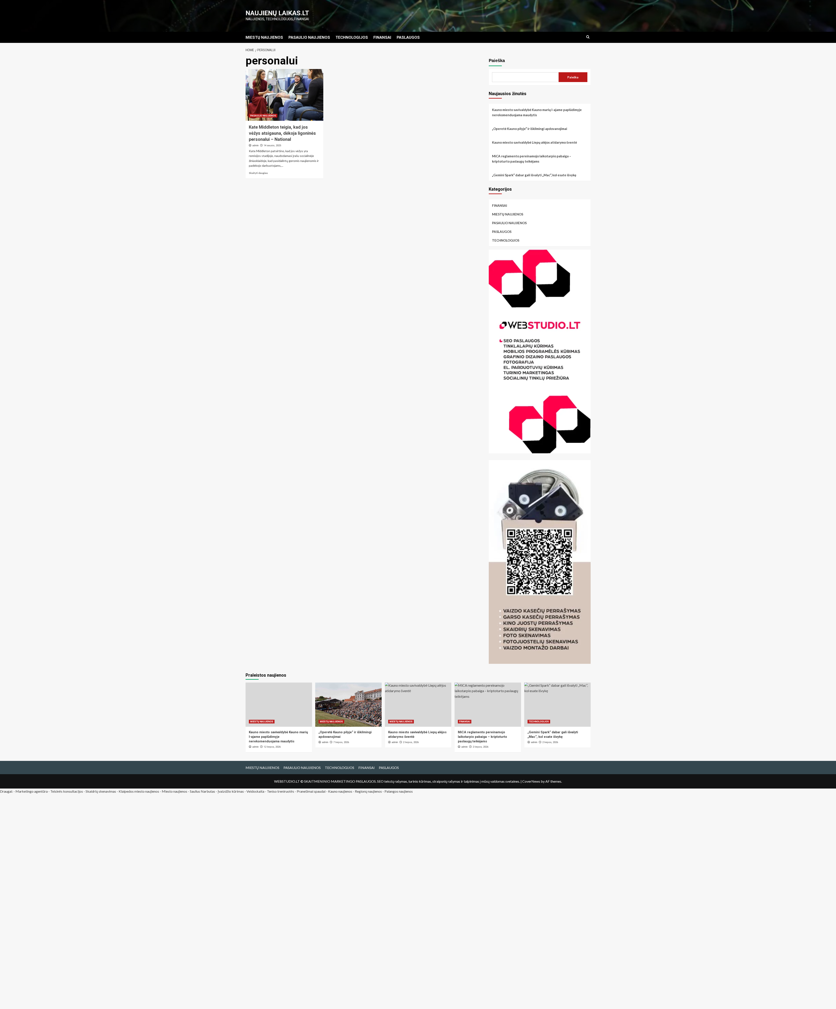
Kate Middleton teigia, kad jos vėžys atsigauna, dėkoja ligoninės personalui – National (282, 133)
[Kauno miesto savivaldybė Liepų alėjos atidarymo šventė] (418, 705)
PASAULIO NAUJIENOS (309, 37)
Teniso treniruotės (280, 791)
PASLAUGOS (408, 37)
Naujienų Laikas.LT (277, 13)
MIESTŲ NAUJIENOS (264, 37)
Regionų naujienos (368, 791)
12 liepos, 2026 (272, 746)
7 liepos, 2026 (341, 742)
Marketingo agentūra (31, 791)
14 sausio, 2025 (272, 145)
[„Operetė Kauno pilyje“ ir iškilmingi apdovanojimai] (348, 705)
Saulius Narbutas (202, 791)
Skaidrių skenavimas (101, 791)
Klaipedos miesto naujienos (139, 791)
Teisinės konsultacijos (66, 791)
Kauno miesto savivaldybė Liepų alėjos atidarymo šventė (534, 142)
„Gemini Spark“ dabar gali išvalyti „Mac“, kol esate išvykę (534, 175)
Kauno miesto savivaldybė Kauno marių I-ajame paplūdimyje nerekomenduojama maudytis (537, 112)
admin (255, 145)
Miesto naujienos (174, 791)
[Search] (588, 37)
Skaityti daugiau (258, 173)
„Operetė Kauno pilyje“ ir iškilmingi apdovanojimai (529, 129)
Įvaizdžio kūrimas (231, 791)
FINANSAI (382, 37)
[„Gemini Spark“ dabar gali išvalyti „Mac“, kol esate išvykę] (557, 705)
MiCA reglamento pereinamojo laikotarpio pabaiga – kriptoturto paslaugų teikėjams (531, 158)
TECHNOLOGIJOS (351, 37)
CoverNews (531, 781)
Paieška (497, 60)
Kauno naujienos (340, 791)
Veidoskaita (255, 791)
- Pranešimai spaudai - (311, 791)
